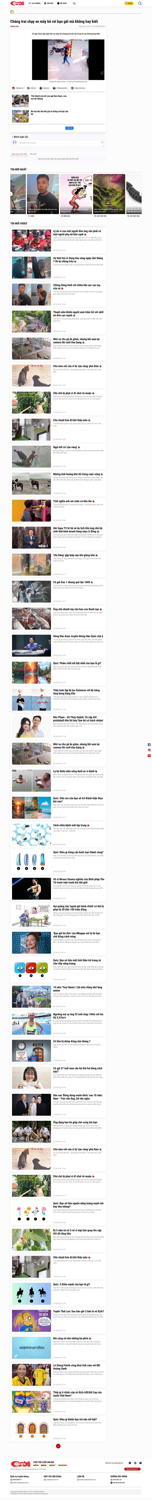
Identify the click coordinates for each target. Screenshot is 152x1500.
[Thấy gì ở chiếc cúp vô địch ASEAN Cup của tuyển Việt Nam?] (31, 1402)
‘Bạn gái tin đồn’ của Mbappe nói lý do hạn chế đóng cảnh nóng (76, 935)
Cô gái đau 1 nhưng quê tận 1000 (72, 582)
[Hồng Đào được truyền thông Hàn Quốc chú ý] (31, 646)
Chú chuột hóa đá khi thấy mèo (70, 420)
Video (32, 216)
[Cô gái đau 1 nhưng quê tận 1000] (31, 592)
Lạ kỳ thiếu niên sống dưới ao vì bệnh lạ (75, 771)
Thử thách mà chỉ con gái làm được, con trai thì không (49, 97)
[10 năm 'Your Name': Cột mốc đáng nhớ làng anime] (31, 997)
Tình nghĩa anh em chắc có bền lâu (72, 501)
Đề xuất (63, 3)
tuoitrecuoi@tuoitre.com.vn (88, 1479)
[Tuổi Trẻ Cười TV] (135, 1463)
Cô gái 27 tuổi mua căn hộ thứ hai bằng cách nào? (77, 1070)
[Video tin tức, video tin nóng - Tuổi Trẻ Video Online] (53, 1465)
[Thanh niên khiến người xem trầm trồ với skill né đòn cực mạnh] (31, 322)
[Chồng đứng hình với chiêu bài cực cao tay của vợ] (43, 194)
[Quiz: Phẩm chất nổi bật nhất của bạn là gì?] (31, 673)
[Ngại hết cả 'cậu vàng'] (31, 457)
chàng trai (20, 88)
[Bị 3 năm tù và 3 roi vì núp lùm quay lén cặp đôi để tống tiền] (31, 1240)
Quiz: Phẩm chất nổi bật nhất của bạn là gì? (77, 663)
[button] (74, 3)
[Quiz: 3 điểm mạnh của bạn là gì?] (31, 1294)
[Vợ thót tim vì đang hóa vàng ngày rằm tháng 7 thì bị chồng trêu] (31, 268)
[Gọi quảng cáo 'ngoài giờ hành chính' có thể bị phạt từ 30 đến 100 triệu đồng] (31, 916)
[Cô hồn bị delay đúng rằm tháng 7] (31, 1051)
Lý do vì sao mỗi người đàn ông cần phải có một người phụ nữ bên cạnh (77, 233)
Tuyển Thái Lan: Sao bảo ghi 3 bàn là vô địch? (78, 1311)
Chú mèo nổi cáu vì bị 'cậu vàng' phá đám (76, 366)
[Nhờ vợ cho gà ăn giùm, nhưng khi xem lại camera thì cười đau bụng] (31, 349)
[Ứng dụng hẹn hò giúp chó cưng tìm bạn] (31, 1132)
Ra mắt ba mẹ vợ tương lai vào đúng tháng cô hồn (74, 210)
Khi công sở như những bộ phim (71, 1338)
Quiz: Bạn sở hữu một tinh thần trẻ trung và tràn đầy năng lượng (77, 962)
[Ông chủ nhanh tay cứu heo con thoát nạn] (31, 619)
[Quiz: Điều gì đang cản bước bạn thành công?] (31, 862)
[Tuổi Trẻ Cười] (140, 1463)
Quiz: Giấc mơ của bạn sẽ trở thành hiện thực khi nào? (78, 800)
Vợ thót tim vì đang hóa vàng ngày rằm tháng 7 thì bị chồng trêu (78, 260)
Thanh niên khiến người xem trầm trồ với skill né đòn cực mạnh (78, 314)
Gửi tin (130, 3)
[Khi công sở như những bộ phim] (31, 1348)
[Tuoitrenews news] (62, 1465)
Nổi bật (50, 3)
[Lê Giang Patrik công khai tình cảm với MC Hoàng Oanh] (31, 1375)
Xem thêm (58, 1446)
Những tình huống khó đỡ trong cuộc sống (77, 474)
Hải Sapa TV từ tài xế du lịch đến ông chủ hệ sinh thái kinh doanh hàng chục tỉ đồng (77, 530)
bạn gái (46, 88)
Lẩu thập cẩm (101, 216)
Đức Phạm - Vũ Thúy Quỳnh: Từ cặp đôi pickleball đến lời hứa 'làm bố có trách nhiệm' (78, 719)
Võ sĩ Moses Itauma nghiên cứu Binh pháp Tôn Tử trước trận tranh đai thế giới (78, 881)
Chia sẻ (69, 128)
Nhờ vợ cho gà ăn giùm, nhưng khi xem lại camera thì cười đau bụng (76, 341)
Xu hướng (36, 3)
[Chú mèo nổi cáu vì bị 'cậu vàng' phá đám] (31, 376)
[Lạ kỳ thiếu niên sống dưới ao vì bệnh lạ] (31, 781)
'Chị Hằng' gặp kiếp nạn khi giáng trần (74, 555)
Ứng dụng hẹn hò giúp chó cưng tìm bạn (75, 1122)
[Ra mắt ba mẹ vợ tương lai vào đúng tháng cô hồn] (76, 194)
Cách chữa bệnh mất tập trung (70, 825)
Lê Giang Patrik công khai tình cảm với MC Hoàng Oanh (76, 1367)
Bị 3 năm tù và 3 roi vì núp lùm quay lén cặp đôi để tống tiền (77, 1232)
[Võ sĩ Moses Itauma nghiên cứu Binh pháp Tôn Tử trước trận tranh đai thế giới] (31, 889)
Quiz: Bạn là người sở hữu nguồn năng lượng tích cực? (108, 210)
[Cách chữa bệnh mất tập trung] (31, 835)
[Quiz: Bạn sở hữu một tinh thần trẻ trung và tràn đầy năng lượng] (31, 970)
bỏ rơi (67, 82)
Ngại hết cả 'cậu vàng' (65, 447)
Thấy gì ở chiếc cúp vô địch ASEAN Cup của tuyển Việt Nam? (77, 1394)
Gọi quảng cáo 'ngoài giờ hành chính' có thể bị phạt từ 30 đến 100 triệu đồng (78, 908)
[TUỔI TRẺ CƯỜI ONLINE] (20, 1464)
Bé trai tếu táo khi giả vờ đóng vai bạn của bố (49, 112)
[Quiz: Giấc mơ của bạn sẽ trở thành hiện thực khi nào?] (31, 808)
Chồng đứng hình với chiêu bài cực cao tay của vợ (42, 210)
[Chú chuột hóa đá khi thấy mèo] (31, 430)
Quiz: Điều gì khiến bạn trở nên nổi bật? (75, 1419)
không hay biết (62, 88)
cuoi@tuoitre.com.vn (52, 1479)
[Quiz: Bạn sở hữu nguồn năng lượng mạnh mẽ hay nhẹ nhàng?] (31, 1213)
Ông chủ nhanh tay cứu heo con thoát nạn (76, 609)
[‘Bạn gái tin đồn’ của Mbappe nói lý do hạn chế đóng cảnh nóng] (31, 943)
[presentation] (10, 194)
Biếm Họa (66, 216)
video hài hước (80, 88)
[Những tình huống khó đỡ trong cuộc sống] (31, 484)
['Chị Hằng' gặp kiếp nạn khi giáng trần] (31, 565)
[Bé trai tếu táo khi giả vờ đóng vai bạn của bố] (20, 116)
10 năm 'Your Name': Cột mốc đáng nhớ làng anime (77, 989)
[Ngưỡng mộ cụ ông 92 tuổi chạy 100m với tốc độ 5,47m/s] (31, 1024)
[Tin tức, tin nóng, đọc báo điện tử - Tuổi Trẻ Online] (36, 1465)
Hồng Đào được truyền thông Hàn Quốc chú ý (78, 636)
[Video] (76, 13)
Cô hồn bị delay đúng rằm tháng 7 (71, 1041)
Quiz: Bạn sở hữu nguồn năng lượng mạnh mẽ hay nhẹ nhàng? (78, 1205)
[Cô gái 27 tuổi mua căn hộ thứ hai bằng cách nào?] (31, 1078)
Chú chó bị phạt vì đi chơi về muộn (72, 393)
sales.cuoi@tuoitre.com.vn (21, 1482)
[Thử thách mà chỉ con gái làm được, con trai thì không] (20, 101)
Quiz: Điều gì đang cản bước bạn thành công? (78, 852)
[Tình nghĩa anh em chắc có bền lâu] (31, 511)
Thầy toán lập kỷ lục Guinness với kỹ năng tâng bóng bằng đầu (76, 692)
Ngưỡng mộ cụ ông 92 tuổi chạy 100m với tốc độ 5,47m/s (78, 1016)
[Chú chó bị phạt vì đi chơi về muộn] (31, 403)
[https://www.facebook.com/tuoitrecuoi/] (130, 1463)
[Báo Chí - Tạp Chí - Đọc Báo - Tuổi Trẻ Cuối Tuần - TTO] (44, 1465)
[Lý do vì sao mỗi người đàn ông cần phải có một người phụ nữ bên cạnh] (31, 241)
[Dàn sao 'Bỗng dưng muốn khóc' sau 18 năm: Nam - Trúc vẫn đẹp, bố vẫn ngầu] (31, 1105)
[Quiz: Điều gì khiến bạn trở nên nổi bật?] (31, 1429)
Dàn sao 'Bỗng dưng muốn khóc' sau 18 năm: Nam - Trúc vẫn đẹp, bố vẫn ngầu (78, 1097)
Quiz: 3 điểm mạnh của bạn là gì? (71, 1284)
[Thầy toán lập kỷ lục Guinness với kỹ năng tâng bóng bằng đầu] (31, 700)
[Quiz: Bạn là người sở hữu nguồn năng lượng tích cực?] (109, 194)
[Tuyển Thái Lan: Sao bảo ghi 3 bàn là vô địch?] (31, 1321)
